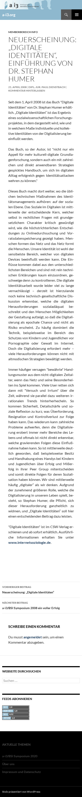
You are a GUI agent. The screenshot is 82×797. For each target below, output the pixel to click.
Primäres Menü (77, 14)
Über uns (8, 764)
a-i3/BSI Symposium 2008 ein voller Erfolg (31, 605)
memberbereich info (23, 32)
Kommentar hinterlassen (26, 90)
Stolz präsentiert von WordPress (21, 791)
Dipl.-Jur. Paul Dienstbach (46, 87)
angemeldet (32, 637)
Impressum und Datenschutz (21, 772)
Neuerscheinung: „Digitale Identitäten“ (28, 589)
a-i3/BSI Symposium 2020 (19, 756)
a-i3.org (8, 14)
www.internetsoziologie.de (29, 542)
